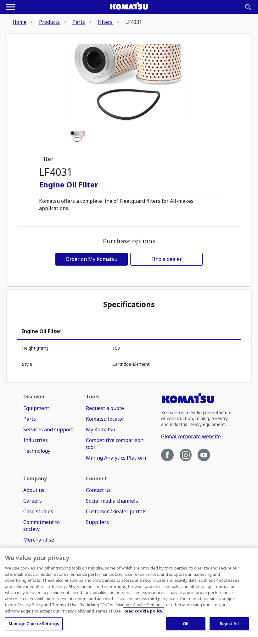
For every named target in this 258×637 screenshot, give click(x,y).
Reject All (229, 623)
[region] (129, 592)
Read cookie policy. (143, 611)
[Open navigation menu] (10, 7)
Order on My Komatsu (91, 259)
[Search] (248, 7)
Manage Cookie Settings (33, 623)
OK (185, 623)
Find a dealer (166, 259)
